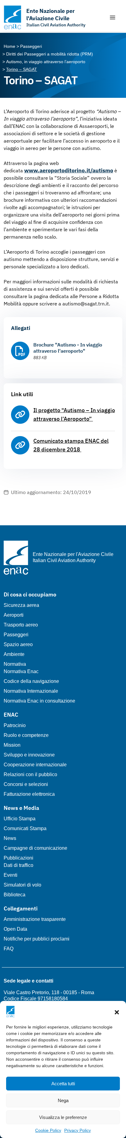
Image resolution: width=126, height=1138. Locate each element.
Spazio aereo (18, 644)
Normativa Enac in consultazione (39, 700)
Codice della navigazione (31, 681)
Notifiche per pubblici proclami (36, 938)
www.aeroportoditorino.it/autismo (68, 170)
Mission (12, 745)
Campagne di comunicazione (35, 848)
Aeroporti (14, 615)
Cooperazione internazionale (35, 764)
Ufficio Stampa (19, 818)
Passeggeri (16, 634)
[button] (117, 1012)
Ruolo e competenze (26, 735)
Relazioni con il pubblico (30, 774)
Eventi (10, 875)
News (10, 838)
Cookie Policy (48, 1130)
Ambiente (14, 654)
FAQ (8, 948)
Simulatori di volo (22, 884)
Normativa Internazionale (31, 691)
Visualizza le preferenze (63, 1117)
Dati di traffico (18, 865)
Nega (63, 1100)
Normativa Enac (21, 671)
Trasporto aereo (21, 624)
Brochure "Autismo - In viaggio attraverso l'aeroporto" (67, 348)
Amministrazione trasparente (35, 919)
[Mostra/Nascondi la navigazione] (112, 17)
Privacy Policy (77, 1130)
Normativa (15, 664)
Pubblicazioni (18, 857)
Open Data (15, 929)
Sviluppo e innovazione (29, 754)
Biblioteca (14, 894)
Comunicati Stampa (25, 828)
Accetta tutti (63, 1083)
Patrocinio (15, 725)
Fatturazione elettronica (29, 794)
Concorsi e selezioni (26, 784)
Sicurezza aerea (21, 605)
